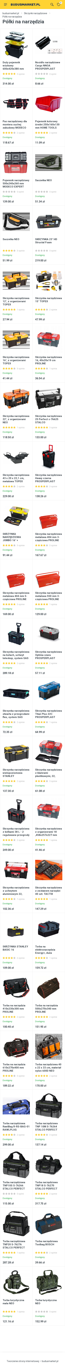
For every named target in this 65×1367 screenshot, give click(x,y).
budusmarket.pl (10, 13)
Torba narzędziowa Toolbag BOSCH (46, 1243)
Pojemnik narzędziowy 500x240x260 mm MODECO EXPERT (16, 183)
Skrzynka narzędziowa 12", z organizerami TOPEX (16, 301)
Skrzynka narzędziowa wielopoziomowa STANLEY (16, 773)
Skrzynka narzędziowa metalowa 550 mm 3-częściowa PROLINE (48, 596)
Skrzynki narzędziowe (35, 13)
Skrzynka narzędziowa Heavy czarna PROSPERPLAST (48, 478)
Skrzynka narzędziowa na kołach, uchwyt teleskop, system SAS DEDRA (16, 656)
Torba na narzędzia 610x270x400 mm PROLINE (14, 1067)
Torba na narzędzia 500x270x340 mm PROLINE (46, 1008)
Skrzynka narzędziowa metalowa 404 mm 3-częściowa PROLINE (48, 537)
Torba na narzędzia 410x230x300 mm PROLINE (14, 1008)
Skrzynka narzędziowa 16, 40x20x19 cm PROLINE (48, 360)
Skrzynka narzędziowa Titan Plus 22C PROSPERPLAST (48, 714)
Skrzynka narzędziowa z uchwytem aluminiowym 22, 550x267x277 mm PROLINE (16, 894)
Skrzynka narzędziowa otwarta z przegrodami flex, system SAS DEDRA (16, 715)
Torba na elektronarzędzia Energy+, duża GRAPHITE (45, 951)
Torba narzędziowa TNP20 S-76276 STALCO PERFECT (14, 1244)
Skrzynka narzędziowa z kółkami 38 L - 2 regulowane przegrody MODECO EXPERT (16, 833)
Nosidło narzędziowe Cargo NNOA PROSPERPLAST (47, 65)
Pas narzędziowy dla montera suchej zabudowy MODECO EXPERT (15, 126)
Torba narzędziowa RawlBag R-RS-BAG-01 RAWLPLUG (16, 1126)
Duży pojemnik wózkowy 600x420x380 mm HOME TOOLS (13, 67)
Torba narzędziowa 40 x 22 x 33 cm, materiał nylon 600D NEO (48, 1067)
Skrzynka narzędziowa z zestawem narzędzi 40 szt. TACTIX (48, 890)
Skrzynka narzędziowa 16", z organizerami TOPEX (16, 360)
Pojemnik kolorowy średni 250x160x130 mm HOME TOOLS (47, 124)
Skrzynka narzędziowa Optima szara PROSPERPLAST (48, 655)
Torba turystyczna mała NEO (13, 1302)
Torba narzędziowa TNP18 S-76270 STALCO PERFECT (46, 1185)
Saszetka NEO (43, 180)
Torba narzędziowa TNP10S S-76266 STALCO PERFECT (14, 1185)
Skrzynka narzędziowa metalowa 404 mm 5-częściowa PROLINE (16, 596)
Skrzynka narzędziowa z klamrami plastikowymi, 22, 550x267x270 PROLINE (48, 776)
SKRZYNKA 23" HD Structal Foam (46, 241)
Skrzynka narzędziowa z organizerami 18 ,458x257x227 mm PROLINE (48, 833)
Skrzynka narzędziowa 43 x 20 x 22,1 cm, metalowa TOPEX (16, 478)
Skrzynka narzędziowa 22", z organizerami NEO (16, 419)
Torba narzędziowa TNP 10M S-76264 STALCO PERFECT (46, 1126)
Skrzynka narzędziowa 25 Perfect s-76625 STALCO (48, 419)
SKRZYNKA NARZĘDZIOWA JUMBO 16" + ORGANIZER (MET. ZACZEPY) (13, 540)
